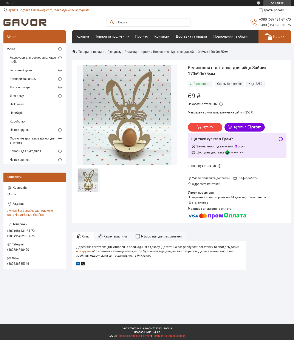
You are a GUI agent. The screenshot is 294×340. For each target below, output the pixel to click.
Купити (208, 127)
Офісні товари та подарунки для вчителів (33, 140)
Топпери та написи (23, 79)
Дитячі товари (20, 87)
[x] (83, 264)
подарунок (83, 251)
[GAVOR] (24, 22)
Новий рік (16, 113)
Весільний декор (22, 70)
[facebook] (78, 264)
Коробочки (17, 121)
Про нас (141, 36)
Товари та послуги (109, 36)
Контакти (161, 36)
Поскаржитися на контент (135, 335)
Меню (11, 49)
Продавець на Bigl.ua (147, 332)
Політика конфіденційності (169, 335)
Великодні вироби (137, 52)
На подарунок (19, 130)
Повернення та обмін (230, 36)
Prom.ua (168, 328)
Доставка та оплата (191, 36)
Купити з (240, 127)
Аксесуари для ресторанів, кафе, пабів (33, 60)
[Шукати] (112, 22)
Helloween (17, 104)
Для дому (114, 52)
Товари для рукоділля (25, 151)
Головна (82, 36)
